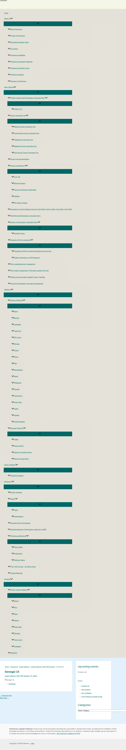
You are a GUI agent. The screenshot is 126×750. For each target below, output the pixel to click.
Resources (8, 482)
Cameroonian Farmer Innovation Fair (26, 133)
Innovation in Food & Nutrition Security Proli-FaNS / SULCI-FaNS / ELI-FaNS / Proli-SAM (41, 209)
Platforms (7, 290)
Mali (15, 363)
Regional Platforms (16, 428)
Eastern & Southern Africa (23, 452)
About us (7, 18)
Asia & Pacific (19, 446)
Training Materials (16, 573)
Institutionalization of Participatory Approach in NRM (28, 529)
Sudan (16, 409)
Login (32, 743)
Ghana (16, 350)
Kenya (16, 357)
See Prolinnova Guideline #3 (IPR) (68, 733)
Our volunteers (86, 693)
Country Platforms (16, 300)
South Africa (18, 396)
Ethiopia (16, 344)
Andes (16, 439)
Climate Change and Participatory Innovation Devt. (27, 98)
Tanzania (17, 633)
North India (17, 627)
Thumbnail (11, 684)
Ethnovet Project (19, 183)
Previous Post (6, 696)
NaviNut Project (19, 233)
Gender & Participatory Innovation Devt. (24, 222)
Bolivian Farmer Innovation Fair (25, 127)
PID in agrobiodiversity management (22, 264)
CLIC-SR (17, 177)
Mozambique (18, 370)
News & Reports (9, 465)
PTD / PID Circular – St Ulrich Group (23, 567)
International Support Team (19, 42)
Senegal (16, 389)
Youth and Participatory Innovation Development (26, 284)
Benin (16, 311)
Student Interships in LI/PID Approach (27, 258)
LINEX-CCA (18, 109)
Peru (15, 607)
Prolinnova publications (18, 536)
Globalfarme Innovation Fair (23, 140)
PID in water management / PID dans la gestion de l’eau (29, 270)
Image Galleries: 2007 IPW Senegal (17, 676)
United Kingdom (19, 422)
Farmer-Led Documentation (19, 159)
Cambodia (17, 324)
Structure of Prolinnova (18, 81)
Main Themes (9, 87)
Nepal (16, 376)
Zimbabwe (17, 646)
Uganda (16, 415)
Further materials (16, 492)
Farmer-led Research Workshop (25, 190)
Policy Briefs (18, 547)
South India (18, 402)
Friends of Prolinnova (17, 36)
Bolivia (16, 601)
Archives (7, 579)
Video (16, 510)
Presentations (18, 516)
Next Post (4, 698)
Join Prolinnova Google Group (91, 697)
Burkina (16, 318)
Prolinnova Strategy (17, 75)
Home (6, 13)
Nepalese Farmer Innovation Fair (25, 146)
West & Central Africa (21, 459)
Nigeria (16, 620)
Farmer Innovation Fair (18, 115)
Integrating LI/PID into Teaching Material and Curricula (32, 251)
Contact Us (85, 686)
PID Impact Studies (20, 203)
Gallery (12, 499)
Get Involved (85, 690)
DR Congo (17, 337)
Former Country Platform (18, 590)
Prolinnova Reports (16, 476)
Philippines (17, 383)
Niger (16, 614)
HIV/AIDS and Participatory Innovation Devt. (25, 216)
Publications (18, 554)
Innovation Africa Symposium (20, 523)
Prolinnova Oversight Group (19, 68)
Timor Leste (18, 640)
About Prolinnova (16, 29)
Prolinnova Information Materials (21, 62)
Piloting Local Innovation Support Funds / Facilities (27, 277)
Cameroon (17, 331)
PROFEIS (13, 653)
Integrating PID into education (20, 240)
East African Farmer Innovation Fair (26, 153)
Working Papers (19, 560)
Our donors (14, 49)
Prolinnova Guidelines (17, 55)
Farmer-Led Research (17, 166)
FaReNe (17, 196)
